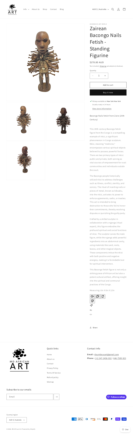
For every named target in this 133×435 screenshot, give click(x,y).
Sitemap (50, 382)
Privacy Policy (52, 368)
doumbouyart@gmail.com (106, 354)
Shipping (103, 66)
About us (51, 359)
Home (49, 354)
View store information (102, 108)
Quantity (93, 70)
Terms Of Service (54, 373)
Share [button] (95, 327)
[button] (26, 9)
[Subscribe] (56, 397)
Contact (50, 363)
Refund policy (52, 377)
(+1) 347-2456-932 (103, 358)
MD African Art (17, 429)
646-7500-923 (119, 358)
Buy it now (108, 92)
